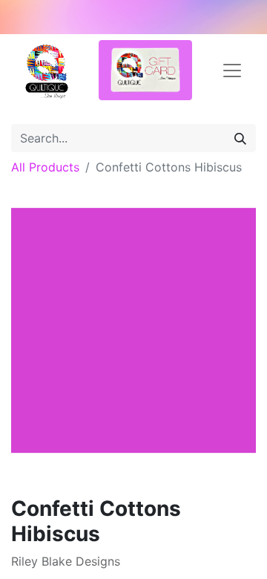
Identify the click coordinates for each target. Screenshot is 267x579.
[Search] (240, 138)
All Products (45, 167)
